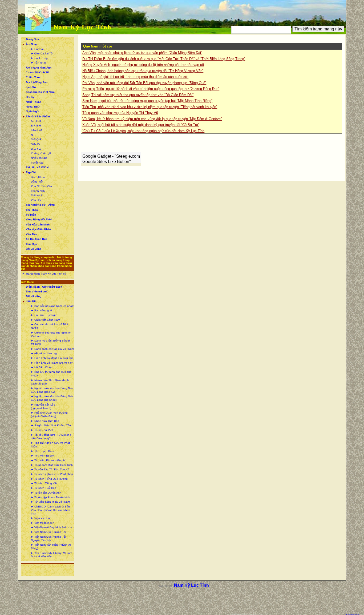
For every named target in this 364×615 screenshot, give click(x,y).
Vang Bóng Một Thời (39, 219)
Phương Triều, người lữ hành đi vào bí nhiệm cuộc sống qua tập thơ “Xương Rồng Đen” (150, 89)
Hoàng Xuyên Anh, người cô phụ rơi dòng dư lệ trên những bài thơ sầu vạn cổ (143, 65)
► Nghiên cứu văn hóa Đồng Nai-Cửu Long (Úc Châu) (52, 398)
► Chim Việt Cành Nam (45, 319)
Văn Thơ (31, 234)
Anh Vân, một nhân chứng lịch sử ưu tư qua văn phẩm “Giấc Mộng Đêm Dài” (142, 53)
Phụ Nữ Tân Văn (41, 186)
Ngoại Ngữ (32, 106)
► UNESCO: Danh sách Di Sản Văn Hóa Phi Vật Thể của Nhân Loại (50, 510)
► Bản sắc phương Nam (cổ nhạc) (52, 305)
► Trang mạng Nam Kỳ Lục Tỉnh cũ (44, 273)
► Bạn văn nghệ (41, 310)
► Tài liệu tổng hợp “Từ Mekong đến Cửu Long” (51, 436)
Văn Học (36, 200)
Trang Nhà (32, 39)
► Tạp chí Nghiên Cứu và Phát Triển (50, 444)
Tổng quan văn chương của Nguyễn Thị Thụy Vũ (120, 113)
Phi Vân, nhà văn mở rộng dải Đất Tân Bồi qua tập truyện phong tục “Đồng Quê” (144, 83)
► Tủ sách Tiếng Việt (44, 483)
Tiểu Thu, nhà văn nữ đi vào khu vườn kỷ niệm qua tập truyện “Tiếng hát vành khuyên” (149, 107)
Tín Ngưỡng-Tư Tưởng (40, 204)
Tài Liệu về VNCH (37, 167)
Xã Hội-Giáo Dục (36, 238)
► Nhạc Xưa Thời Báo (45, 420)
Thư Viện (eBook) (37, 291)
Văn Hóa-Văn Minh (38, 224)
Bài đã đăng (33, 248)
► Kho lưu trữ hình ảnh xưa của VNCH (51, 373)
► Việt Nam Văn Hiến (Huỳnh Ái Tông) (51, 546)
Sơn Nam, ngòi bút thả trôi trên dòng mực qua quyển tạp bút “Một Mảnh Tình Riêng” (147, 101)
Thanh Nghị (38, 190)
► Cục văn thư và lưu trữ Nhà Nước (49, 326)
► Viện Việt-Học (41, 518)
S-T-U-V (35, 144)
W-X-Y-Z (36, 148)
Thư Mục (31, 244)
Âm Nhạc (32, 44)
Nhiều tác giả (39, 157)
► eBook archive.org (44, 353)
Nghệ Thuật (33, 101)
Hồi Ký (30, 97)
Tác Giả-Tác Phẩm (38, 116)
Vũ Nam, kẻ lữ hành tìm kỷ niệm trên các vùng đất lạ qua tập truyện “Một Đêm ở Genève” (152, 119)
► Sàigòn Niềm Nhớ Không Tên (51, 425)
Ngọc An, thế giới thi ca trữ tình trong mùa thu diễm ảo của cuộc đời (135, 77)
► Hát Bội (37, 48)
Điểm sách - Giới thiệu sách (44, 286)
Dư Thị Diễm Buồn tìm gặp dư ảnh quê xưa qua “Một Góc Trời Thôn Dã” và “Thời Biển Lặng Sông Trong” (163, 59)
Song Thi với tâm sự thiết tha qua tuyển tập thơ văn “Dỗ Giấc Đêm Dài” (137, 95)
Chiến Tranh (33, 77)
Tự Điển (31, 214)
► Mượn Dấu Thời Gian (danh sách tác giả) (50, 382)
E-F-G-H (36, 125)
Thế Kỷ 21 (37, 195)
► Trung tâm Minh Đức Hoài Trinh (52, 464)
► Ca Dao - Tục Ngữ (44, 315)
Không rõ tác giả (41, 153)
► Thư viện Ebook (42, 455)
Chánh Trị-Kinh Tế (37, 72)
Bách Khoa (38, 177)
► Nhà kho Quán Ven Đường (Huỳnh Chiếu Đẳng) (49, 414)
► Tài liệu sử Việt (42, 429)
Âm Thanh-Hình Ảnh (38, 67)
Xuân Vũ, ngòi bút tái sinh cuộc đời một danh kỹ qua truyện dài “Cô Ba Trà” (140, 125)
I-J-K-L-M (36, 130)
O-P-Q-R (36, 139)
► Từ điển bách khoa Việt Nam (50, 501)
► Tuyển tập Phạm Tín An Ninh (50, 497)
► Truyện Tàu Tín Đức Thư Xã (50, 469)
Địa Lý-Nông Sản (36, 82)
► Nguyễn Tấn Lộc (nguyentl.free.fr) (43, 406)
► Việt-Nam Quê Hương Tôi (48, 531)
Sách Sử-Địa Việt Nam (40, 91)
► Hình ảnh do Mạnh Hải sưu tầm (52, 357)
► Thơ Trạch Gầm (42, 451)
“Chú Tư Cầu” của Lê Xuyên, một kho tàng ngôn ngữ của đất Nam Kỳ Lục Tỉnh (143, 131)
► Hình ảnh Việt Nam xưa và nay (51, 362)
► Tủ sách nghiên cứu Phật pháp (52, 474)
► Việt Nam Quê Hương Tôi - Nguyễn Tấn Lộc (49, 538)
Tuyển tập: (37, 162)
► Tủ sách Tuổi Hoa (43, 487)
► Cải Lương (39, 58)
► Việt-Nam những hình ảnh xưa (51, 527)
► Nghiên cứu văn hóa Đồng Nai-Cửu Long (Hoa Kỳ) (52, 390)
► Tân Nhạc (38, 62)
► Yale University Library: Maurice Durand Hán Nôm (51, 554)
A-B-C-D (36, 121)
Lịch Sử (31, 87)
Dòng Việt (37, 181)
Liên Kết (31, 301)
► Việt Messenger (42, 522)
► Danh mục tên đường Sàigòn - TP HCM (51, 342)
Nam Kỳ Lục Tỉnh (82, 27)
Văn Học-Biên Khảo (38, 229)
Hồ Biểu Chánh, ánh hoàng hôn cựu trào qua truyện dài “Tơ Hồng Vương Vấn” (142, 71)
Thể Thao (32, 209)
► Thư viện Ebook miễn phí (48, 460)
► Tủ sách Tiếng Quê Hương (49, 478)
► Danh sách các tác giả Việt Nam (52, 348)
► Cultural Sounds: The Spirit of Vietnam (51, 334)
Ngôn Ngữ (32, 111)
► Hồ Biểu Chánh (42, 367)
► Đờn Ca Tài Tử (42, 53)
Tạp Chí (31, 172)
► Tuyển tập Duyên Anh (46, 492)
